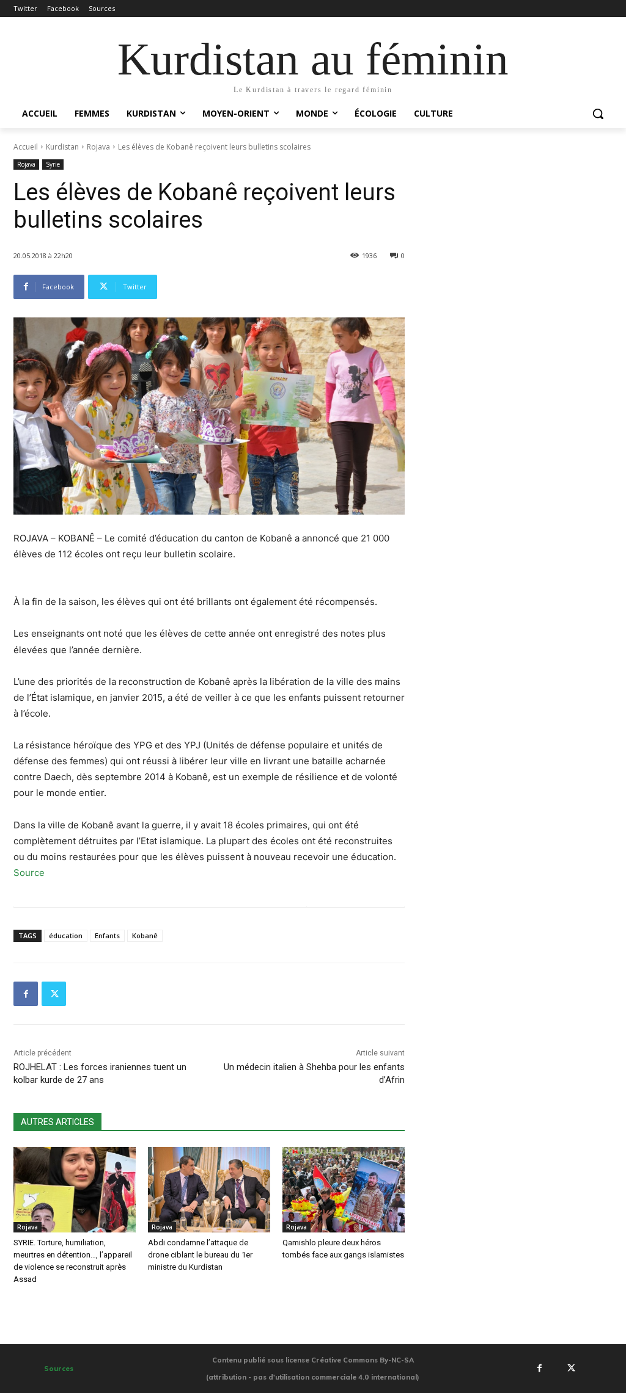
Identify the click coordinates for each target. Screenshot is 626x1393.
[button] (598, 113)
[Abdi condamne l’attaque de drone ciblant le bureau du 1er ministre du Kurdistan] (209, 1189)
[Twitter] (54, 994)
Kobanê (145, 935)
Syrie (53, 164)
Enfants (107, 935)
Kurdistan (62, 147)
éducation (66, 935)
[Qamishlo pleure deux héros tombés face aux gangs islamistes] (343, 1189)
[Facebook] (25, 994)
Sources (58, 1368)
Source (29, 872)
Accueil (25, 147)
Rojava (98, 147)
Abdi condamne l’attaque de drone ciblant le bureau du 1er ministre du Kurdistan (200, 1255)
